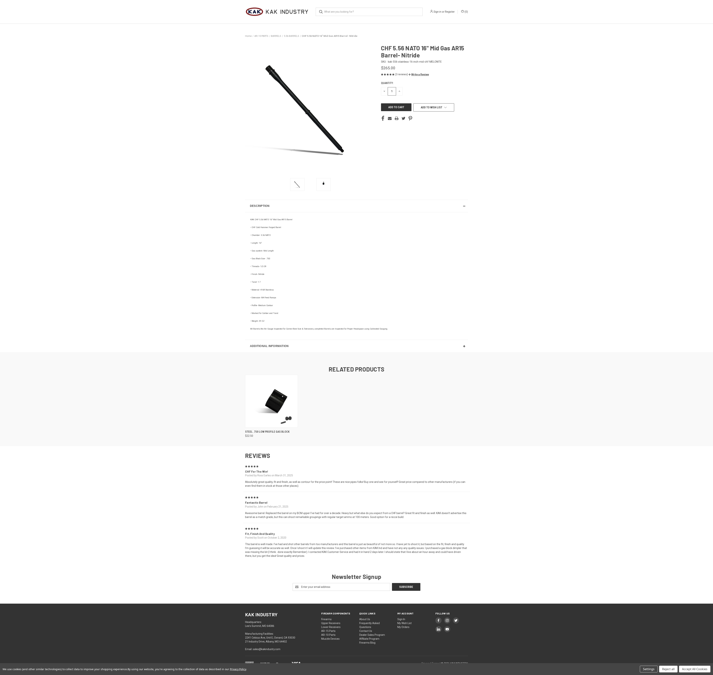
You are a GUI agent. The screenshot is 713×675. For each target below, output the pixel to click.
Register (450, 11)
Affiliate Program (369, 638)
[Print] (396, 118)
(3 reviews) (401, 74)
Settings (649, 669)
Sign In (401, 619)
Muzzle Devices (330, 638)
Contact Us (365, 630)
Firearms (326, 619)
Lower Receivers (331, 627)
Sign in (437, 11)
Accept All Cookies (694, 669)
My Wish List (404, 623)
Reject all (668, 669)
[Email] (390, 118)
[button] (418, 74)
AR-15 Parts (328, 630)
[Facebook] (383, 118)
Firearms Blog (367, 642)
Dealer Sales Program (372, 634)
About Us (364, 619)
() (466, 11)
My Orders (403, 627)
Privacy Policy (238, 669)
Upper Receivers (330, 623)
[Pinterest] (410, 118)
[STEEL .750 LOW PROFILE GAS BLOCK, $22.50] (271, 401)
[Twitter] (403, 118)
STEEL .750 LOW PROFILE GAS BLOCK (267, 431)
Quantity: (387, 83)
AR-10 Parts (328, 634)
